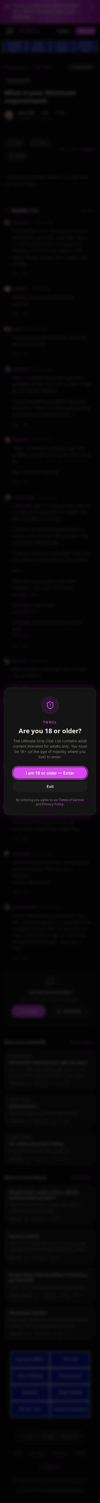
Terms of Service (71, 800)
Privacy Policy (53, 804)
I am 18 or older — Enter (50, 773)
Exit (50, 786)
